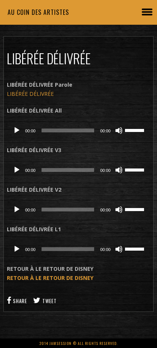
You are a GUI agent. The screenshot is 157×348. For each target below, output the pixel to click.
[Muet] (119, 130)
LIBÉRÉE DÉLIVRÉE (30, 93)
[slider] (135, 130)
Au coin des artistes (38, 12)
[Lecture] (17, 130)
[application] (78, 130)
